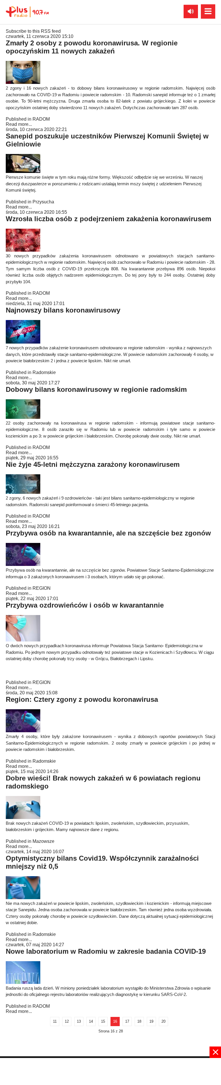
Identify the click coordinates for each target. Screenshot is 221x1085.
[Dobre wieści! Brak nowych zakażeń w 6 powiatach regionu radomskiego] (23, 817)
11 (55, 1021)
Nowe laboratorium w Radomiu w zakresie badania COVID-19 (106, 951)
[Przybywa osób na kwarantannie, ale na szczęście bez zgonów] (23, 564)
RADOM (41, 119)
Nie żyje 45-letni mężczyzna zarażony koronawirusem (93, 464)
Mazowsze (43, 841)
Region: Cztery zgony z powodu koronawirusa (82, 699)
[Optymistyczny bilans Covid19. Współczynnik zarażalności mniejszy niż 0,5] (23, 897)
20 (163, 1021)
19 (151, 1021)
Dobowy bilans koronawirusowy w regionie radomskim (96, 389)
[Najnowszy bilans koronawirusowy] (23, 342)
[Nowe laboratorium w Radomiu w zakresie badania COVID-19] (23, 982)
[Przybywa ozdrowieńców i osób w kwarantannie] (23, 639)
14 (91, 1021)
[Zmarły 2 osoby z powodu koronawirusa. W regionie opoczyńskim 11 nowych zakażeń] (23, 82)
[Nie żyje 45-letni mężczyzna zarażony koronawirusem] (23, 492)
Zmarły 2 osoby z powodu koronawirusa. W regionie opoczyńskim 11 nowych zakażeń (92, 47)
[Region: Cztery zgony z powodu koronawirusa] (23, 730)
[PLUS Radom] (27, 11)
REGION (42, 588)
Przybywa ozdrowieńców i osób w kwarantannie (85, 605)
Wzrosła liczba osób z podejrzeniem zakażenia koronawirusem (108, 219)
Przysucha (43, 201)
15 (103, 1021)
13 (79, 1021)
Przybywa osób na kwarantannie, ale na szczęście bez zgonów (108, 533)
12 (67, 1021)
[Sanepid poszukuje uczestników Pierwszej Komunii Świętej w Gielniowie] (23, 171)
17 (127, 1021)
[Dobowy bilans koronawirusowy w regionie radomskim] (23, 417)
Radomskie (44, 372)
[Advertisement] (110, 1071)
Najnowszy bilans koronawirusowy (63, 310)
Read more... (19, 124)
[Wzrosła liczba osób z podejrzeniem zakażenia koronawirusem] (23, 250)
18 (139, 1021)
